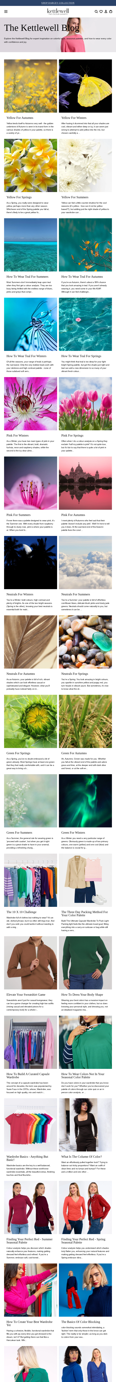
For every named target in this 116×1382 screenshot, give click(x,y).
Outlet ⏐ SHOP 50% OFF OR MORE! (57, 3)
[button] (6, 11)
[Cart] (111, 11)
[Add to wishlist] (101, 11)
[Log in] (106, 11)
